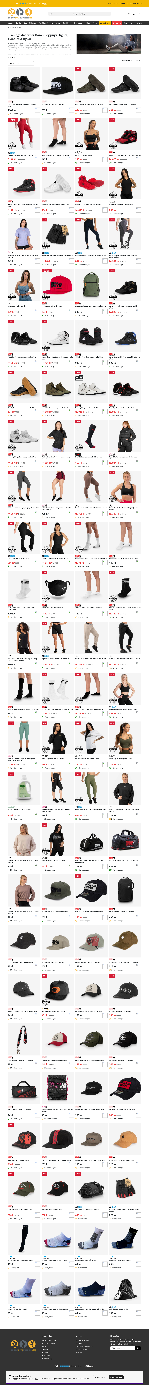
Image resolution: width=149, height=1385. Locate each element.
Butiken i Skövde (82, 1340)
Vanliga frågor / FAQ (49, 1340)
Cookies (79, 1343)
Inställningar (100, 1377)
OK (138, 1348)
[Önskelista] (134, 14)
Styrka (18, 23)
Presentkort (128, 23)
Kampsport (55, 23)
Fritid (95, 23)
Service (44, 1346)
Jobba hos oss (81, 1349)
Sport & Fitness (30, 23)
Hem (9, 28)
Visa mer (11, 57)
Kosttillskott (43, 23)
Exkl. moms (111, 3)
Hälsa (88, 23)
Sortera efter (14, 63)
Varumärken (105, 23)
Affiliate (79, 1352)
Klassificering (47, 1358)
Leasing (45, 1349)
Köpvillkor (46, 1352)
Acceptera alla (116, 1377)
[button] (31, 3)
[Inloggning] (129, 14)
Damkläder (67, 23)
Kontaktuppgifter (48, 1343)
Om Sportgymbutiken (84, 1346)
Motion (10, 23)
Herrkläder (78, 23)
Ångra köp (46, 1355)
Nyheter (139, 23)
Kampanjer (117, 23)
